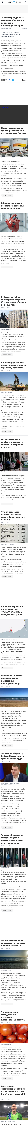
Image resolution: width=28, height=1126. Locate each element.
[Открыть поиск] (25, 2)
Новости (8, 15)
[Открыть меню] (2, 2)
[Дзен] (24, 80)
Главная (3, 15)
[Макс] (10, 80)
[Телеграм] (13, 80)
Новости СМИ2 (5, 107)
